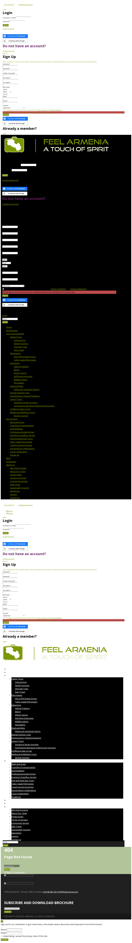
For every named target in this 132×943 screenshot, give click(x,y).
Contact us (15, 497)
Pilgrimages (15, 353)
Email (3, 933)
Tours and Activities (15, 333)
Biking (17, 370)
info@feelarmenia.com (25, 5)
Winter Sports (20, 373)
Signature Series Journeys (25, 402)
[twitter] (8, 897)
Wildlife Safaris (20, 379)
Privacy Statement (56, 110)
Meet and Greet (17, 422)
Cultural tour (20, 340)
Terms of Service (42, 110)
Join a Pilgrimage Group (25, 356)
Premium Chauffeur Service (22, 435)
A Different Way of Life (20, 409)
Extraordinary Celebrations (22, 448)
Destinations (12, 330)
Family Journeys (21, 343)
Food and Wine (16, 386)
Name (3, 929)
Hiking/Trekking (21, 366)
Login (4, 134)
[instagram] (13, 897)
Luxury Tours (16, 399)
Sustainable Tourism (19, 488)
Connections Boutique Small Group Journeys (34, 406)
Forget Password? (8, 29)
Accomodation (16, 429)
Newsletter (15, 491)
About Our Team (17, 471)
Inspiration (11, 461)
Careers (13, 494)
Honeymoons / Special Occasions (25, 396)
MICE (8, 458)
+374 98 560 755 (50, 892)
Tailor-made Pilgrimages (25, 360)
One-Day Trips (20, 347)
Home (9, 327)
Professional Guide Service (22, 432)
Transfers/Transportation (22, 425)
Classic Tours (16, 337)
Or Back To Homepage (14, 872)
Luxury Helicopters (18, 451)
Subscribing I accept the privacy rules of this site (25, 936)
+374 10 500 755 (9, 5)
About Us (10, 465)
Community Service (19, 481)
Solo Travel (19, 350)
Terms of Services (18, 478)
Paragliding (19, 383)
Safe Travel (15, 484)
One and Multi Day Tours (21, 438)
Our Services (11, 419)
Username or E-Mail (9, 18)
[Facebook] (5, 897)
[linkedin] (9, 897)
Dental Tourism (21, 415)
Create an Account (8, 51)
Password (6, 21)
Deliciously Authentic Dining (26, 389)
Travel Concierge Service (21, 445)
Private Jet (14, 455)
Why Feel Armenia (18, 468)
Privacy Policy (16, 474)
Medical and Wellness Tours (22, 412)
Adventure (15, 363)
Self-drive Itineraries (23, 376)
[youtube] (11, 897)
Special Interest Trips (19, 392)
